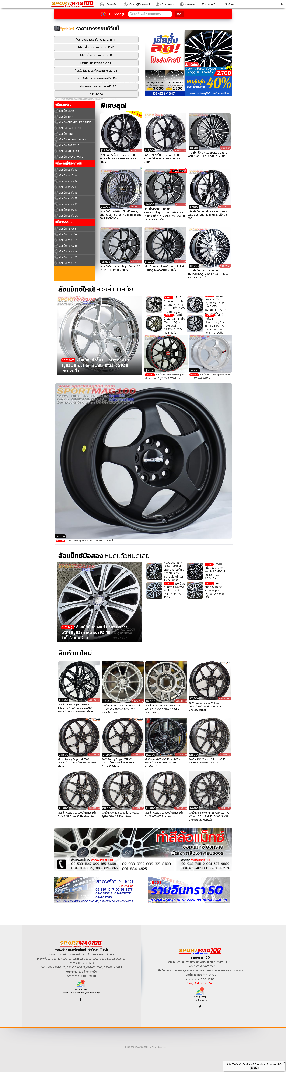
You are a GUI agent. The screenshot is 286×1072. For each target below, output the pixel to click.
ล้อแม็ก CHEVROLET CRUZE (75, 122)
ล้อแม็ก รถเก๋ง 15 (68, 187)
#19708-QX (180, 261)
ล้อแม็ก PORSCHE (69, 145)
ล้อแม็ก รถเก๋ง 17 (68, 198)
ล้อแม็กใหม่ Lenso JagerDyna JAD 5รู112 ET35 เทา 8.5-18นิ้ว (120, 268)
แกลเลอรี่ (209, 4)
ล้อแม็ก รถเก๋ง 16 (68, 193)
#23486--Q (94, 754)
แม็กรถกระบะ (167, 4)
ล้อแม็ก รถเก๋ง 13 (68, 175)
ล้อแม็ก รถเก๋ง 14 (68, 181)
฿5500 (150, 370)
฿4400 (60, 536)
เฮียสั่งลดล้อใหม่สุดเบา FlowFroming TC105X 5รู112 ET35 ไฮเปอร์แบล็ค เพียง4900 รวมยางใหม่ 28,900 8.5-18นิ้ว (164, 214)
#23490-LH (94, 700)
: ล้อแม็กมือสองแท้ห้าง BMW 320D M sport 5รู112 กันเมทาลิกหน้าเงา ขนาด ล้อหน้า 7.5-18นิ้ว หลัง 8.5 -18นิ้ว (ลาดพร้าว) (174, 571)
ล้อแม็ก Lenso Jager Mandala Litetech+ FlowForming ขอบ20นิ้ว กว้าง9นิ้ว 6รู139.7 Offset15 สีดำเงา (75, 708)
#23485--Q (137, 754)
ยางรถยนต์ (190, 4)
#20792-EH (180, 150)
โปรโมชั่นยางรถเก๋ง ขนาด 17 (96, 55)
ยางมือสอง (96, 94)
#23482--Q (94, 808)
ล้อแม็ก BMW (66, 117)
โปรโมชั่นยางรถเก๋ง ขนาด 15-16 (96, 47)
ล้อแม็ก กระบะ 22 (68, 263)
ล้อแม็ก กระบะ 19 (68, 251)
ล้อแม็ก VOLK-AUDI (70, 151)
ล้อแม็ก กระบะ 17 (68, 240)
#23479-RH (224, 808)
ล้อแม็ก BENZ (66, 111)
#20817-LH (136, 150)
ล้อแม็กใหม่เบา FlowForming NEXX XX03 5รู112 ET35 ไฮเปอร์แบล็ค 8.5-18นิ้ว (208, 214)
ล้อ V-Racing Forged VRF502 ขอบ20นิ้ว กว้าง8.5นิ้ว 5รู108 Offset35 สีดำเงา (78, 763)
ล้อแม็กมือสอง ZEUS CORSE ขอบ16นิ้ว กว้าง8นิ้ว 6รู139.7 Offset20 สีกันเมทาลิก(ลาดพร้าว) (164, 709)
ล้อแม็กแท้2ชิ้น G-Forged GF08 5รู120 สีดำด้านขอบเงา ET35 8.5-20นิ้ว (162, 158)
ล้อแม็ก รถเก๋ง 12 (68, 170)
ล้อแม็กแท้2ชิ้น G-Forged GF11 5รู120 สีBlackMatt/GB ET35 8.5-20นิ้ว (119, 158)
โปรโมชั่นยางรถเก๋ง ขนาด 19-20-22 (96, 71)
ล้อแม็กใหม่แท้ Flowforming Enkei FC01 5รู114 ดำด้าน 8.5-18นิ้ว (164, 268)
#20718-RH (224, 206)
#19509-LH (136, 261)
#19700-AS (136, 206)
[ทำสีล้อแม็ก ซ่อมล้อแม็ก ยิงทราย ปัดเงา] (143, 849)
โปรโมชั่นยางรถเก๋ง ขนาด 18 (96, 63)
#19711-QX (225, 147)
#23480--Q (181, 808)
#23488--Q (181, 701)
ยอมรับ (254, 1068)
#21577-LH (225, 265)
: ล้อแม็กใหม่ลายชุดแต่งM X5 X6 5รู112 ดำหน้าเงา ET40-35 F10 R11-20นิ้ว (174, 304)
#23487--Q (224, 698)
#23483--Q (224, 754)
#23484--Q (181, 754)
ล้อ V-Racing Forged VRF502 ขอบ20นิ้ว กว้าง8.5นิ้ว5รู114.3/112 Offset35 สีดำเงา (118, 763)
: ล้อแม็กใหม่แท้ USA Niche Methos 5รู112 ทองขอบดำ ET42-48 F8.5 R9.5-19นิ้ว (175, 324)
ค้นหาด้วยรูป (117, 14)
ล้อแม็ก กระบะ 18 (68, 246)
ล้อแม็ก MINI (66, 134)
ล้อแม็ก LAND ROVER (71, 128)
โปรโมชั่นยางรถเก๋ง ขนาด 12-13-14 (96, 39)
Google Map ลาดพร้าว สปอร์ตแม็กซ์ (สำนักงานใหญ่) (81, 990)
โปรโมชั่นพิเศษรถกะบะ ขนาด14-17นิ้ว (96, 78)
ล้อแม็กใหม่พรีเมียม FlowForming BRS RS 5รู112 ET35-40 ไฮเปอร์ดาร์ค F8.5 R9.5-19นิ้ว (120, 214)
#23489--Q (137, 700)
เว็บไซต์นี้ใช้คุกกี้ (233, 1064)
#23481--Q (138, 808)
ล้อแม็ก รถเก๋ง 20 (68, 216)
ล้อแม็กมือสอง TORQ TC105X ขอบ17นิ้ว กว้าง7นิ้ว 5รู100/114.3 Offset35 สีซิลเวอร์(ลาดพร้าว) (121, 709)
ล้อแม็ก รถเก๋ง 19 (68, 210)
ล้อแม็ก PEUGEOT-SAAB (73, 139)
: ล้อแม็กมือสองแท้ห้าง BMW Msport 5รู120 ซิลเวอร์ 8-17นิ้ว (215, 590)
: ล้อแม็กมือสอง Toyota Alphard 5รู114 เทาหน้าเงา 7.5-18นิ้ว (174, 590)
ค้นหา (230, 4)
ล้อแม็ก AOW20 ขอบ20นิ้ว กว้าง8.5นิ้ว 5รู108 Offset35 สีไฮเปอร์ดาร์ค (164, 814)
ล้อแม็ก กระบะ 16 (68, 234)
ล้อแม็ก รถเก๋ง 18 (68, 204)
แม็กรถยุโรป (111, 4)
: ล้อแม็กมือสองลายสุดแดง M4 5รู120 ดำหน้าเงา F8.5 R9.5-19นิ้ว (215, 571)
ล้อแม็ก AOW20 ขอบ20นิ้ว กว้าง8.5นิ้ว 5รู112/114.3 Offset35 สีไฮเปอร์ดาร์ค (207, 761)
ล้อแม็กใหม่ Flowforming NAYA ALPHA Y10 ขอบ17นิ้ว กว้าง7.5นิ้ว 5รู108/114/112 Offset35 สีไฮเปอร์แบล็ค (209, 816)
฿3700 (194, 370)
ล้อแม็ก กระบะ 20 (68, 257)
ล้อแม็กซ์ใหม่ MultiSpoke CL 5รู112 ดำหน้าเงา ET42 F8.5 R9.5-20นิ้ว (208, 154)
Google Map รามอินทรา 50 (200, 998)
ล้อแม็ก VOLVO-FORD (71, 157)
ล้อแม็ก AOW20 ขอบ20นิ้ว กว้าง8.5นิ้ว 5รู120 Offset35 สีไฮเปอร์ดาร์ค (120, 814)
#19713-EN (181, 204)
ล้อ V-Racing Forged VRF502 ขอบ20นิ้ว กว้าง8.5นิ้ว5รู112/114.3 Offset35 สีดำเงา (205, 706)
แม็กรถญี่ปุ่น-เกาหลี (139, 4)
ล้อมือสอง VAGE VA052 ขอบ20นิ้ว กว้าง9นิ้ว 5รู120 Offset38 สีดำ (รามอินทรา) (162, 763)
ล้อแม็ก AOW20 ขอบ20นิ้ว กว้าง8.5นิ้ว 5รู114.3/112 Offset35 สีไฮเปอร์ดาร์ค (77, 814)
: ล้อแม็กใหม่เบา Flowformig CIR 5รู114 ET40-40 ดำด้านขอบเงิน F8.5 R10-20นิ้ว (215, 324)
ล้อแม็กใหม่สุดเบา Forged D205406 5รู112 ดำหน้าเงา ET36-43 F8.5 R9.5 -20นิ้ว (208, 274)
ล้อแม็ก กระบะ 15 (68, 229)
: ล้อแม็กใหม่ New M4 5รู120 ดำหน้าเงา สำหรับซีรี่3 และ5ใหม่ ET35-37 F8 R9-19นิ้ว (215, 304)
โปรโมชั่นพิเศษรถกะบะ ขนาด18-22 (96, 86)
